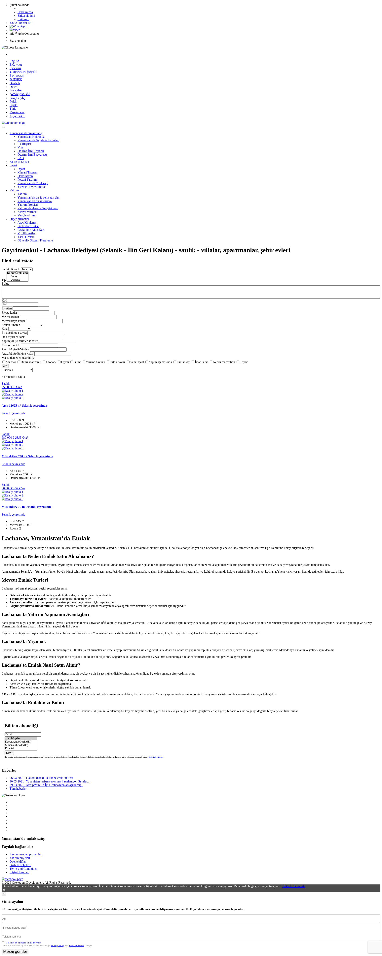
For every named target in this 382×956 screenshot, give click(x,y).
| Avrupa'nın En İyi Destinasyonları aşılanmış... (46, 785)
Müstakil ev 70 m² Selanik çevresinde (26, 506)
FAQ (21, 158)
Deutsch (15, 83)
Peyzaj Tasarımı (27, 179)
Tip (4, 280)
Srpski (14, 105)
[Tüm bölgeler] (21, 738)
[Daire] (17, 276)
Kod (4, 300)
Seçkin (244, 362)
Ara (5, 366)
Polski (13, 101)
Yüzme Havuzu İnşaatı (32, 186)
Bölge (5, 283)
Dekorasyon (25, 176)
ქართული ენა (20, 94)
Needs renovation (224, 362)
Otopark (51, 362)
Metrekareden (10, 316)
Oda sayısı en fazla (13, 336)
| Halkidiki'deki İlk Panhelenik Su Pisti (41, 778)
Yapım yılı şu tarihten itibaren (20, 341)
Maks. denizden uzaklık (16, 357)
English (14, 61)
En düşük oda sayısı (14, 332)
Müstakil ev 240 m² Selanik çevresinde (27, 456)
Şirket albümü (26, 15)
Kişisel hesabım (19, 872)
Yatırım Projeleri (28, 204)
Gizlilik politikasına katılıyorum (23, 942)
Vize (20, 147)
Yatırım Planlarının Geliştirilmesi (38, 208)
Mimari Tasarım (27, 172)
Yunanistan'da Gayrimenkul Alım (38, 140)
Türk (13, 108)
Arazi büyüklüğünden (15, 349)
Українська (17, 112)
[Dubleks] (17, 280)
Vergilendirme (26, 215)
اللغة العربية (17, 116)
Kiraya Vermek (27, 211)
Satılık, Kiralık (11, 269)
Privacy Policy (57, 945)
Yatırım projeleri (20, 858)
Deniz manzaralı (31, 362)
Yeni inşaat (137, 362)
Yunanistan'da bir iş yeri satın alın (38, 197)
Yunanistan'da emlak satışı (26, 133)
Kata (5, 328)
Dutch (13, 86)
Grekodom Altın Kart (31, 229)
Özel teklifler (18, 861)
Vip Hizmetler (26, 233)
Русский (15, 68)
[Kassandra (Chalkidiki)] (21, 742)
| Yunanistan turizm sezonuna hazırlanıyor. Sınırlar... (50, 781)
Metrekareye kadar (13, 321)
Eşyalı (65, 362)
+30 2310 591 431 (21, 22)
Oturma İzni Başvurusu (32, 154)
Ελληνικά (16, 64)
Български (17, 75)
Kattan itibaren (11, 325)
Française (15, 90)
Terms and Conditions (23, 868)
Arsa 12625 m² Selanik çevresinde (24, 405)
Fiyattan (7, 308)
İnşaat (13, 165)
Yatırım (14, 190)
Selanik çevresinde (13, 413)
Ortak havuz (117, 362)
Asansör (11, 362)
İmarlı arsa (201, 362)
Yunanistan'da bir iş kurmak (35, 201)
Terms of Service (76, 945)
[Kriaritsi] (21, 748)
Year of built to (11, 345)
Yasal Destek (26, 237)
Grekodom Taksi (28, 226)
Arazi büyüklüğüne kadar (18, 353)
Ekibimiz (23, 19)
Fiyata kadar (9, 312)
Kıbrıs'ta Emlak (19, 161)
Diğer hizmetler (19, 219)
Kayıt (9, 752)
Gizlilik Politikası (156, 757)
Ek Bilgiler (24, 143)
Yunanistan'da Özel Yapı (33, 183)
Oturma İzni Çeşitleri (31, 151)
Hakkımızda (25, 12)
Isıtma (77, 362)
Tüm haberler (18, 788)
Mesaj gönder (15, 951)
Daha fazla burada (293, 886)
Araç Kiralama (27, 222)
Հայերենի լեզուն (23, 72)
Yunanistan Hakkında (31, 136)
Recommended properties (26, 854)
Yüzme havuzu (95, 362)
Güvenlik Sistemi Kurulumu (35, 240)
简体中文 (16, 79)
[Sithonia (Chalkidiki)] (21, 745)
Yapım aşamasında (160, 362)
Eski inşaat (183, 362)
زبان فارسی (17, 98)
